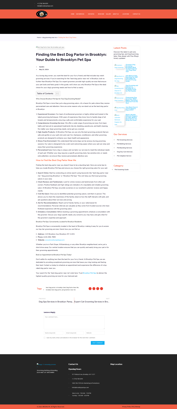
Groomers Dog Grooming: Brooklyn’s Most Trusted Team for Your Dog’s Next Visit (131, 68)
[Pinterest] (139, 4)
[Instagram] (135, 4)
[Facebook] (131, 4)
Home (39, 37)
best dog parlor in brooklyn (54, 287)
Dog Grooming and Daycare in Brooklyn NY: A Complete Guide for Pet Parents (132, 88)
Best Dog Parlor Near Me (71, 287)
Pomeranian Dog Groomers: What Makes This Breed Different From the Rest (132, 100)
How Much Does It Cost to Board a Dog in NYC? (132, 108)
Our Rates (91, 14)
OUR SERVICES (80, 14)
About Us (116, 14)
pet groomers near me (69, 290)
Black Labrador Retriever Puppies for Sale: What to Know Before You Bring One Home (131, 117)
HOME (72, 14)
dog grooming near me (49, 37)
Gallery (108, 14)
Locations (125, 14)
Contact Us (136, 14)
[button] (90, 288)
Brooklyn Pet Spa (89, 273)
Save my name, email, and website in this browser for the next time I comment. (71, 338)
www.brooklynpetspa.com (55, 240)
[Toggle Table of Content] (56, 93)
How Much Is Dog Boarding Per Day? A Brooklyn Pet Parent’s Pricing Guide (132, 78)
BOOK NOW (101, 14)
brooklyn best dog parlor (53, 290)
